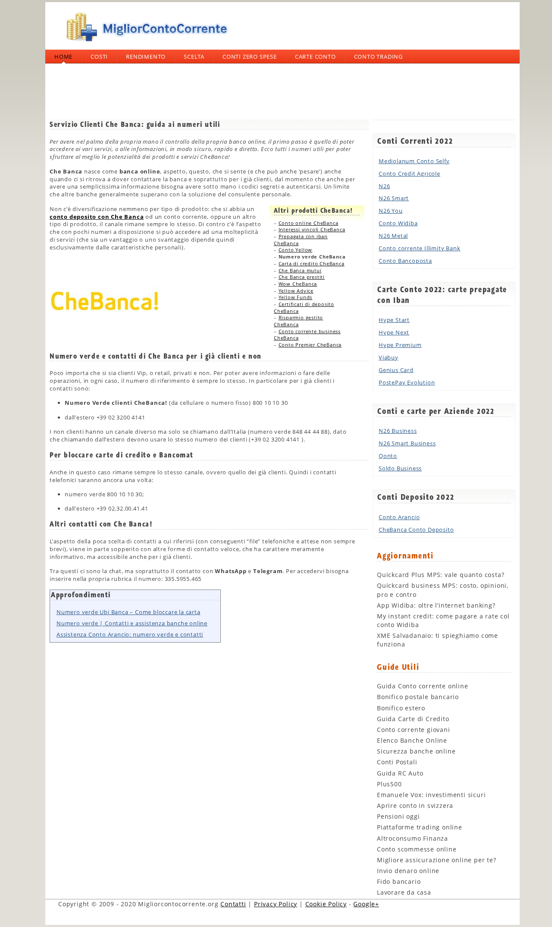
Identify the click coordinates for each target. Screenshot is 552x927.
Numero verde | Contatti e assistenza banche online (131, 623)
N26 (384, 186)
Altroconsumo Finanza (412, 838)
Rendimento (146, 56)
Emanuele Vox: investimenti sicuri (431, 795)
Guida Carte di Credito (413, 719)
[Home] (144, 45)
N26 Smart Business (407, 443)
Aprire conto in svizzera (415, 805)
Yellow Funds (296, 297)
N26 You (391, 210)
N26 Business (398, 431)
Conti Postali (397, 762)
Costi (99, 56)
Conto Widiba (398, 223)
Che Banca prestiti (302, 277)
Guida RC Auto (400, 773)
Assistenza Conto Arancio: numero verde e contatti (129, 634)
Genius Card (396, 370)
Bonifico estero (401, 708)
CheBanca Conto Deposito (416, 529)
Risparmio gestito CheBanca (298, 321)
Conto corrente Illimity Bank (419, 248)
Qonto (388, 456)
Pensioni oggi (398, 816)
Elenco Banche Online (412, 740)
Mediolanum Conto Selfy (414, 161)
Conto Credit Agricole (409, 173)
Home (63, 56)
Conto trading (378, 56)
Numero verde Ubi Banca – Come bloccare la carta (128, 612)
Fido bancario (398, 881)
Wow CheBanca (298, 284)
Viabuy (388, 357)
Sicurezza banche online (416, 751)
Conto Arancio (399, 517)
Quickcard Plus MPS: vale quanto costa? (440, 575)
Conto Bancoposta (405, 261)
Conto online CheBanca (309, 223)
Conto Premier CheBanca (310, 344)
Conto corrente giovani (413, 729)
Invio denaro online (408, 871)
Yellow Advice (296, 290)
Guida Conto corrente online (422, 686)
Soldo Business (400, 468)
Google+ (366, 904)
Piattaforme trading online (419, 827)
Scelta (194, 56)
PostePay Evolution (407, 382)
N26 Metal (393, 236)
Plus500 (389, 784)
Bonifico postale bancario (418, 697)
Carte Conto (315, 56)
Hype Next (394, 332)
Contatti (233, 904)
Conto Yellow (296, 249)
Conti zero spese (250, 56)
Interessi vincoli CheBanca (312, 229)
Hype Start (394, 320)
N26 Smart (394, 198)
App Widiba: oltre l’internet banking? (436, 605)
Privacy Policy (275, 904)
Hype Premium (400, 345)
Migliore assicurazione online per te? (436, 860)
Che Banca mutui (300, 270)
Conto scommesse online (417, 849)
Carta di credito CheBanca (312, 263)
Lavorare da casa (404, 892)
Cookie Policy (326, 904)
